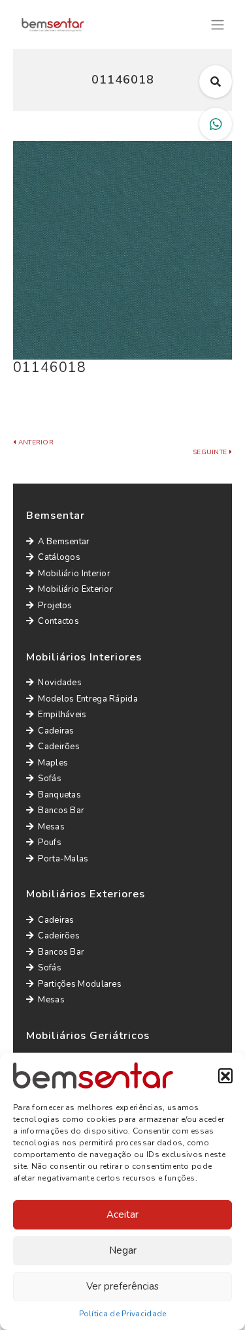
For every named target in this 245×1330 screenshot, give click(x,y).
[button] (225, 1075)
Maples (53, 763)
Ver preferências (122, 1286)
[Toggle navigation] (217, 23)
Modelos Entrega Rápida (88, 699)
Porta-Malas (63, 859)
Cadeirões (59, 746)
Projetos (55, 605)
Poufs (49, 842)
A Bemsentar (64, 542)
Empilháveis (62, 714)
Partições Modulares (80, 984)
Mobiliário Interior (74, 574)
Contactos (58, 621)
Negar (123, 1250)
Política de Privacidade (123, 1313)
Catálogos (59, 557)
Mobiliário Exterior (75, 589)
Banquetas (59, 795)
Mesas (51, 827)
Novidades (60, 682)
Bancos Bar (61, 810)
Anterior (35, 442)
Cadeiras (56, 731)
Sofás (49, 778)
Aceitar (122, 1214)
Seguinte (211, 452)
